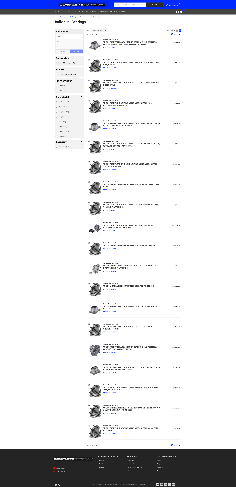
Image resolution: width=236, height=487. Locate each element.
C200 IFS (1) (63, 107)
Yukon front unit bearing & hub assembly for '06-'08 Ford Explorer (131, 429)
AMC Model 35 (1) (65, 102)
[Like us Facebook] (56, 484)
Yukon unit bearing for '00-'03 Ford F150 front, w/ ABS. (129, 245)
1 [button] (172, 34)
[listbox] (69, 36)
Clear (62, 51)
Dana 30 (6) (63, 122)
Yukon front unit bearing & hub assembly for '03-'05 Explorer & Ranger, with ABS (128, 226)
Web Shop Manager (139, 484)
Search (76, 51)
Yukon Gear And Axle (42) (68, 74)
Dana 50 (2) (63, 136)
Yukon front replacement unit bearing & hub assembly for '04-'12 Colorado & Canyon (130, 348)
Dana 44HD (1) (64, 132)
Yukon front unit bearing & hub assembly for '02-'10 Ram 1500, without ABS (130, 388)
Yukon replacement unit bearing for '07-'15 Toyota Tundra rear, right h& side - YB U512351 (131, 368)
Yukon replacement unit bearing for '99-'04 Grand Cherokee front (127, 328)
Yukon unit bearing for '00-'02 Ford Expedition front (128, 286)
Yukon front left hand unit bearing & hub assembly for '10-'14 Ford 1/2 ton (130, 165)
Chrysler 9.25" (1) (64, 117)
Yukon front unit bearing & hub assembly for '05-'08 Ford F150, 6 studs (131, 63)
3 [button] (176, 34)
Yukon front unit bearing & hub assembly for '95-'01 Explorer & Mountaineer (128, 104)
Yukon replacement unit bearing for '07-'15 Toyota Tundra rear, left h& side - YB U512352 (131, 124)
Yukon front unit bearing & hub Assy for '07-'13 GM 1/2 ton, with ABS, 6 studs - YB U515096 (131, 145)
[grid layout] (177, 30)
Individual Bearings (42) (65, 63)
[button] (69, 58)
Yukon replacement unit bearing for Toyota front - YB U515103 (130, 307)
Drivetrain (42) (64, 147)
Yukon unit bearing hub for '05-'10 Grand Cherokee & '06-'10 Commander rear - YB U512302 (131, 409)
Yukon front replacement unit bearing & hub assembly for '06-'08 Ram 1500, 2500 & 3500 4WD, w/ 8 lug (130, 43)
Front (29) (62, 86)
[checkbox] (56, 74)
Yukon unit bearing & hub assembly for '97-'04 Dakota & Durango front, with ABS (129, 267)
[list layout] (180, 30)
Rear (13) (62, 90)
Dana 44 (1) (63, 127)
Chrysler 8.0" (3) (64, 112)
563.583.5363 (60, 468)
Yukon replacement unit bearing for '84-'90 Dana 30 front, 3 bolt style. (131, 84)
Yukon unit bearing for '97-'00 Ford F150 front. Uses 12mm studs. (131, 185)
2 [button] (174, 34)
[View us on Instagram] (59, 484)
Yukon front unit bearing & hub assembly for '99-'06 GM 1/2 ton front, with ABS (131, 206)
